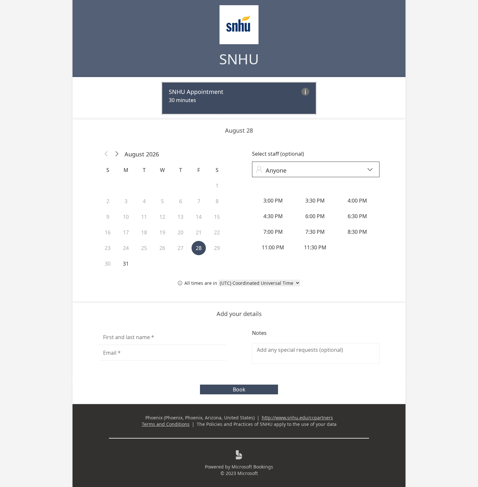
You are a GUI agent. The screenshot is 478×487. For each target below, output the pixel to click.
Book (239, 389)
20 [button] (180, 232)
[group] (315, 224)
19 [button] (162, 232)
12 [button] (162, 216)
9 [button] (107, 216)
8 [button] (217, 201)
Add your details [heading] (239, 314)
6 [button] (180, 201)
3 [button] (126, 201)
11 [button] (144, 216)
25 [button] (144, 248)
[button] (106, 154)
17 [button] (126, 232)
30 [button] (108, 263)
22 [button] (217, 232)
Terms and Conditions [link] (166, 424)
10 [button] (126, 216)
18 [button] (144, 232)
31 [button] (126, 263)
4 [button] (144, 201)
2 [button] (107, 201)
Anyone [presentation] (314, 170)
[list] (239, 98)
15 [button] (217, 216)
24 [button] (126, 248)
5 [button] (162, 201)
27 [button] (180, 248)
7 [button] (198, 201)
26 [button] (162, 248)
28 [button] (199, 248)
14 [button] (199, 216)
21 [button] (199, 232)
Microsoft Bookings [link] (252, 467)
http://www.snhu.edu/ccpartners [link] (297, 418)
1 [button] (217, 185)
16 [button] (108, 232)
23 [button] (108, 248)
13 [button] (180, 216)
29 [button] (217, 248)
